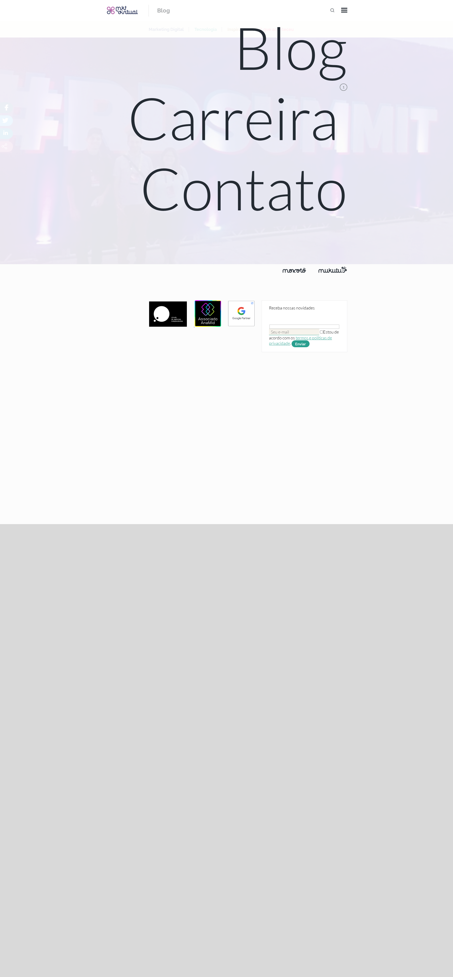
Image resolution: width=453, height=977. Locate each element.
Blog (163, 10)
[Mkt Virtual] (122, 10)
